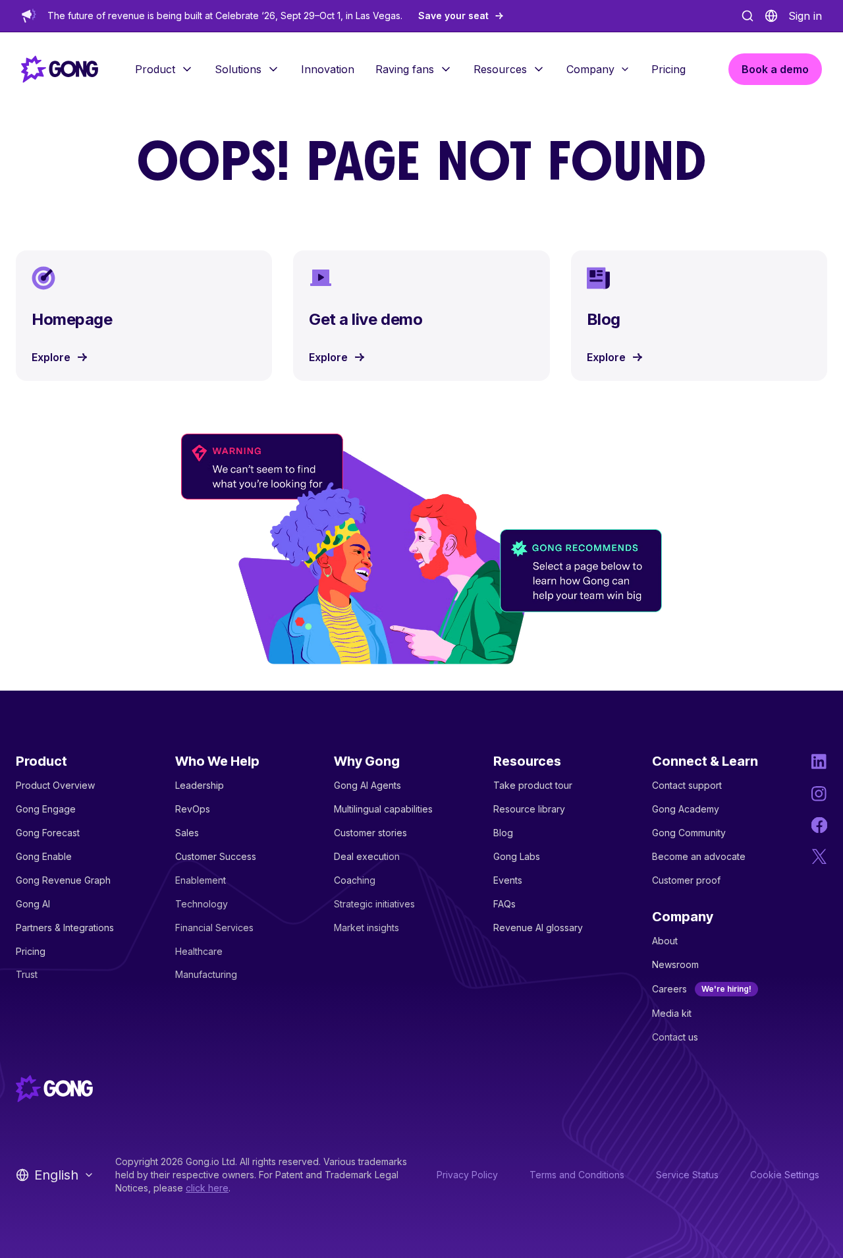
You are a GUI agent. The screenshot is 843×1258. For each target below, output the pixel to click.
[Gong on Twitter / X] (819, 857)
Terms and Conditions (577, 1174)
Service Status (687, 1174)
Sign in (805, 15)
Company (590, 69)
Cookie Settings (784, 1174)
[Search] (747, 15)
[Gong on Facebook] (819, 825)
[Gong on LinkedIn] (819, 762)
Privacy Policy (467, 1174)
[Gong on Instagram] (819, 793)
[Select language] (771, 15)
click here (207, 1187)
